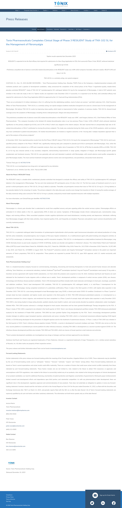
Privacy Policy (10, 497)
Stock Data (70, 29)
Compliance (9, 495)
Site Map (8, 501)
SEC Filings (78, 29)
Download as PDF (112, 51)
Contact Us (104, 10)
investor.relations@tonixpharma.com (17, 410)
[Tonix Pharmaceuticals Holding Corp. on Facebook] (113, 503)
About (16, 10)
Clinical (63, 10)
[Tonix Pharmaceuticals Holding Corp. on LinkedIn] (102, 503)
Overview (34, 29)
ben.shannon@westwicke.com (15, 446)
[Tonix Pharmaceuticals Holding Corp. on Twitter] (92, 503)
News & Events (74, 10)
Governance (86, 29)
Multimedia (56, 29)
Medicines (55, 10)
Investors (86, 10)
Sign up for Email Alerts (107, 495)
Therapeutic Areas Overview (30, 10)
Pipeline (45, 10)
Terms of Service (10, 499)
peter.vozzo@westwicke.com (15, 426)
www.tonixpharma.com (58, 348)
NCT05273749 (25, 163)
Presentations (50, 29)
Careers (95, 10)
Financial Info (63, 29)
